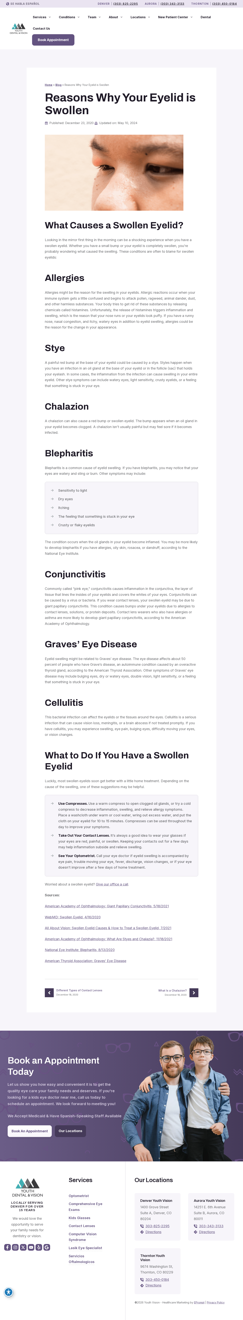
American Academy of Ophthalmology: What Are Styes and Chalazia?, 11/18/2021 (108, 939)
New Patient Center (173, 17)
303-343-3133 (211, 1226)
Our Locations (70, 1131)
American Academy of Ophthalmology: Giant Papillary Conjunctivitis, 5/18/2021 (107, 906)
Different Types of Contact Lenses (79, 990)
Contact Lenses (82, 1226)
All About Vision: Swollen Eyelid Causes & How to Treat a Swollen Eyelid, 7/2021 (108, 928)
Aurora (151, 3)
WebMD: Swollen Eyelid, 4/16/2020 (73, 917)
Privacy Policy (216, 1302)
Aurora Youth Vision (209, 1201)
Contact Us (41, 28)
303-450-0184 (157, 1280)
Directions (153, 1232)
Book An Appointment (30, 1131)
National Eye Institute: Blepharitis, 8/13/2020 (80, 950)
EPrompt (199, 1302)
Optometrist (79, 1196)
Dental (206, 17)
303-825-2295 (157, 1226)
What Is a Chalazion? (172, 990)
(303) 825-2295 (125, 3)
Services (39, 17)
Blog (58, 84)
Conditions (67, 17)
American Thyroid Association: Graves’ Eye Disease (85, 961)
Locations (138, 17)
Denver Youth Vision (156, 1201)
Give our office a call (112, 884)
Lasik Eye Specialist (85, 1248)
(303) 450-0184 (224, 3)
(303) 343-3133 (173, 3)
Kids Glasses (79, 1218)
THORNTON (200, 3)
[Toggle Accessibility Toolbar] (8, 1292)
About (113, 17)
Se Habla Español (25, 3)
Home (48, 84)
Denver (104, 3)
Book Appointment (53, 40)
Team (92, 17)
